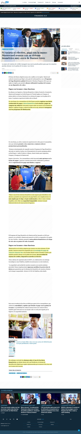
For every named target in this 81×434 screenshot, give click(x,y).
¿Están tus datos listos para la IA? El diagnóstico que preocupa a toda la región (73, 69)
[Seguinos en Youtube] (17, 419)
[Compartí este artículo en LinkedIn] (9, 73)
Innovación (60, 2)
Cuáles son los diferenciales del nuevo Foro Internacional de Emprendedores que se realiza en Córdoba (74, 64)
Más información (45, 12)
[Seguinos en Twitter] (13, 419)
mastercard (12, 373)
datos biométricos (29, 103)
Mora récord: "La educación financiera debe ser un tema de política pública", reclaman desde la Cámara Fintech (30, 410)
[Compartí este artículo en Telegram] (11, 73)
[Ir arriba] (79, 430)
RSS (70, 419)
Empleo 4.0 (47, 2)
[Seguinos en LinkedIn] (10, 419)
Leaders (28, 426)
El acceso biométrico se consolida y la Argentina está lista (74, 53)
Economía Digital (32, 2)
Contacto (40, 426)
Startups (54, 2)
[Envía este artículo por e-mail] (13, 73)
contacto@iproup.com (5, 425)
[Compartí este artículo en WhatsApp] (7, 73)
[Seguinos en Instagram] (3, 419)
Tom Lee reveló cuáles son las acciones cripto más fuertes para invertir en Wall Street (10, 409)
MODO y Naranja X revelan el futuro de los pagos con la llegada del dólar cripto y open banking (70, 410)
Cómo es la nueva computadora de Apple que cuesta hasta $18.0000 (73, 58)
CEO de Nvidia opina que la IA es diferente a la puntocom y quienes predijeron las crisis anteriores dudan (50, 410)
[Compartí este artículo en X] (5, 73)
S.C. (4, 68)
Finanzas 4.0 (40, 2)
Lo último (25, 2)
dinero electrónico (22, 373)
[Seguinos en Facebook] (6, 419)
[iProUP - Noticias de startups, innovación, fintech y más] (4, 2)
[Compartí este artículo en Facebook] (3, 73)
